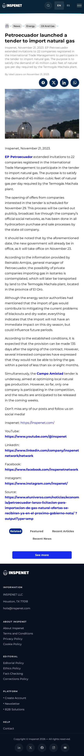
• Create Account (14, 698)
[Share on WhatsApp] (75, 82)
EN (59, 5)
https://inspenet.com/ (37, 423)
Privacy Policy (12, 638)
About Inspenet (13, 628)
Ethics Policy (12, 668)
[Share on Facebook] (43, 82)
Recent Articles (63, 531)
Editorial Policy (13, 663)
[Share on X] (53, 82)
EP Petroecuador (19, 157)
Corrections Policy (15, 678)
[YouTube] (65, 747)
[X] (30, 747)
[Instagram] (53, 747)
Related (15, 531)
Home (7, 26)
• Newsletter (11, 703)
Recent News (42, 538)
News (16, 26)
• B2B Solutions (13, 709)
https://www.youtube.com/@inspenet (36, 436)
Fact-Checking (13, 673)
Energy (30, 26)
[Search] (48, 5)
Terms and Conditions (18, 633)
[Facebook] (42, 747)
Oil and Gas (48, 26)
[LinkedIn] (19, 747)
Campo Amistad (50, 373)
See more (42, 555)
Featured (36, 531)
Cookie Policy (12, 644)
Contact (8, 728)
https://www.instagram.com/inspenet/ (36, 483)
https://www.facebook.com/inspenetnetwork (41, 469)
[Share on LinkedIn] (64, 82)
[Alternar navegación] (79, 5)
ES (68, 5)
